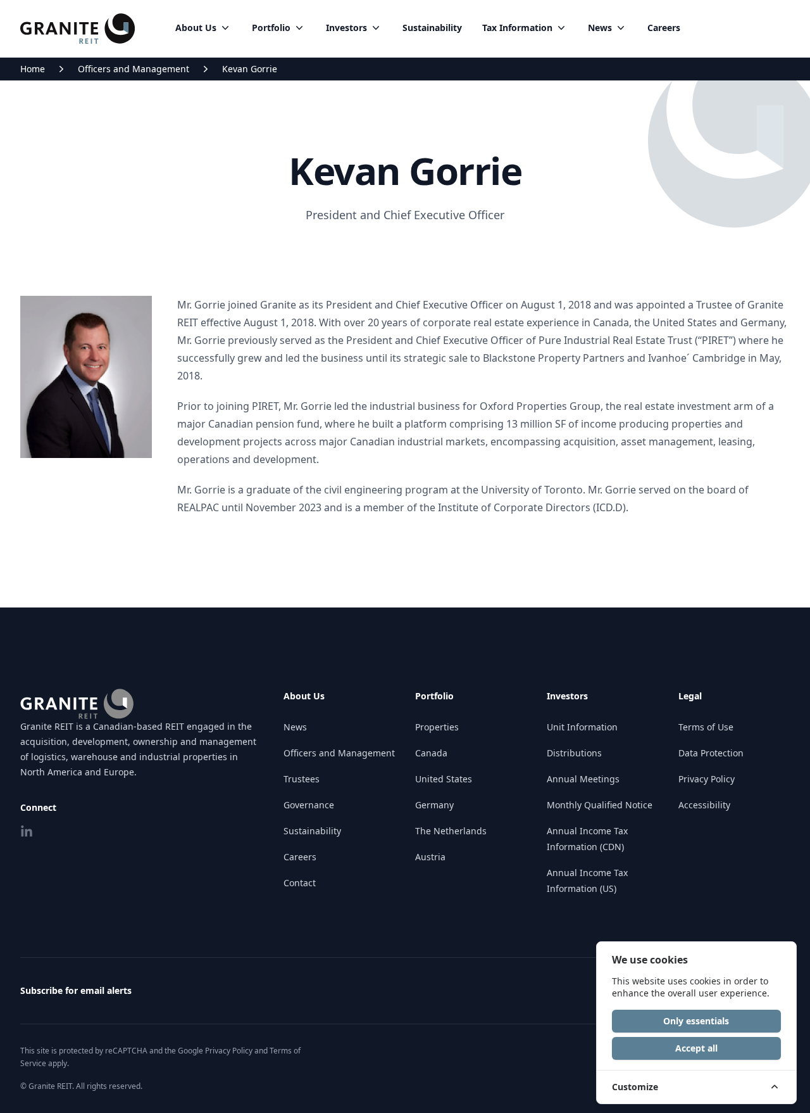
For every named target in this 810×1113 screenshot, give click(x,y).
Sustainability (432, 28)
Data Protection (711, 753)
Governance (309, 805)
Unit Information (582, 727)
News (600, 28)
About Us (195, 28)
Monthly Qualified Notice (599, 805)
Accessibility (704, 805)
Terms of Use (705, 727)
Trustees (302, 779)
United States (443, 779)
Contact (300, 883)
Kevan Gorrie (249, 69)
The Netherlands (451, 831)
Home (32, 69)
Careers (663, 28)
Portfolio (271, 28)
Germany (434, 805)
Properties (437, 727)
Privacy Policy (706, 779)
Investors (346, 28)
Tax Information (517, 28)
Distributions (574, 753)
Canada (431, 753)
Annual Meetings (583, 779)
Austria (430, 857)
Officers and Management (133, 69)
